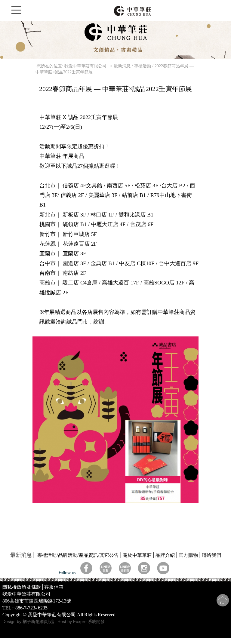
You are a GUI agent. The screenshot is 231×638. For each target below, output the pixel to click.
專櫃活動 (47, 555)
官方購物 (188, 555)
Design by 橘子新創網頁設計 (29, 621)
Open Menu (16, 13)
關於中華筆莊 (137, 555)
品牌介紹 (165, 555)
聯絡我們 (211, 555)
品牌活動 (67, 555)
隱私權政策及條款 (21, 587)
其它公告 (109, 555)
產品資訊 (88, 555)
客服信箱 (53, 587)
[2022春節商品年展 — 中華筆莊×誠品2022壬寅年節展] (115, 501)
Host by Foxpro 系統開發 (81, 621)
